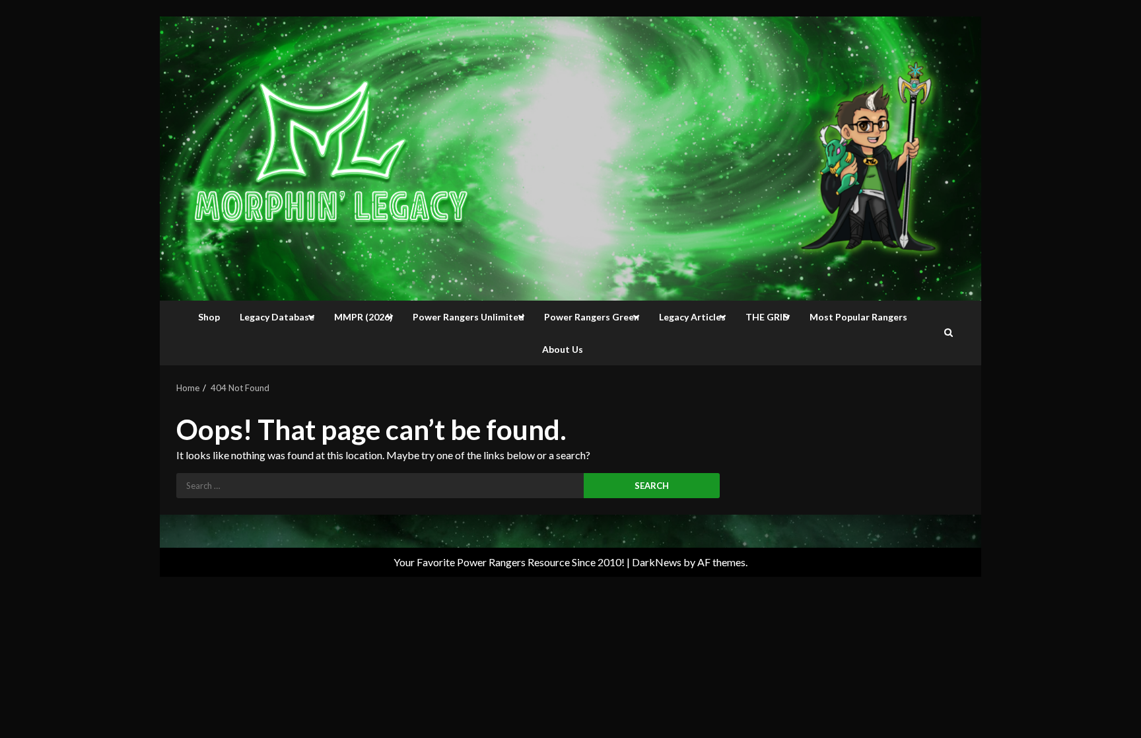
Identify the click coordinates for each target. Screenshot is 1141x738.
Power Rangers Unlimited (468, 316)
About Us (562, 349)
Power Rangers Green (591, 316)
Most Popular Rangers (858, 316)
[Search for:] (380, 485)
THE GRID (767, 316)
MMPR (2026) (363, 316)
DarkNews (656, 562)
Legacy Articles (692, 316)
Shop (209, 316)
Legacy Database (277, 316)
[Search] (948, 333)
